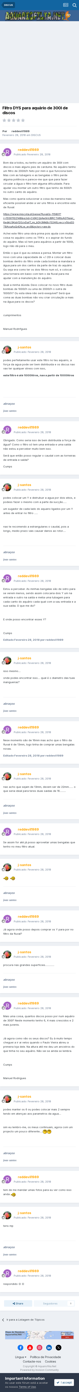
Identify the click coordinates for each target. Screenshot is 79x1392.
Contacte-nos (32, 1361)
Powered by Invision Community (39, 1369)
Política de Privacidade (45, 1357)
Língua (20, 1357)
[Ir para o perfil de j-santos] (7, 350)
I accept (65, 1382)
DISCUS (36, 135)
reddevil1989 (21, 131)
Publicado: (32, 351)
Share (19, 1303)
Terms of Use (27, 1386)
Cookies (50, 1361)
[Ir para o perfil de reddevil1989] (7, 152)
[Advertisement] (39, 62)
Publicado (32, 154)
